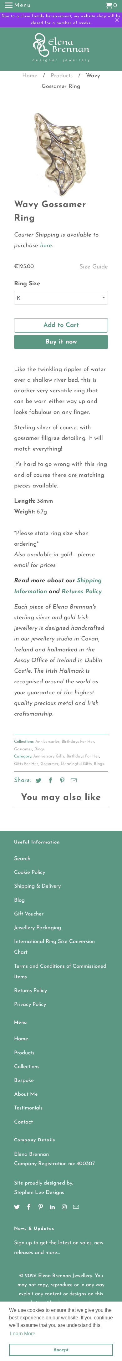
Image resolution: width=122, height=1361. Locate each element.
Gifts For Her (26, 764)
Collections (26, 1066)
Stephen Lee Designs (39, 1192)
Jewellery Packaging (37, 927)
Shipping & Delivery (37, 886)
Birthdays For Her (78, 742)
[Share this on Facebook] (49, 781)
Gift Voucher (28, 914)
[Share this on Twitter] (38, 781)
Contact (23, 1122)
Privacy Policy (30, 1004)
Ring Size (27, 284)
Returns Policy (30, 990)
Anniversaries (47, 742)
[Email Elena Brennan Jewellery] (76, 1208)
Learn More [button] (22, 1333)
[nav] (18, 6)
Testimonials (28, 1108)
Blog (19, 900)
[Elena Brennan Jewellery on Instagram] (64, 1208)
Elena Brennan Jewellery (65, 1275)
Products (62, 76)
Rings (39, 749)
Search (22, 858)
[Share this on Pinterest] (61, 781)
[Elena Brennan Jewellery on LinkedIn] (52, 1208)
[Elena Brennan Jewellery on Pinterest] (41, 1208)
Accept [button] (61, 1349)
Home (29, 76)
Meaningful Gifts (76, 764)
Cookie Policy (29, 872)
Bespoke (24, 1080)
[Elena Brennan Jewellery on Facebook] (29, 1208)
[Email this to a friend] (73, 781)
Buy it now (61, 342)
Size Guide (93, 267)
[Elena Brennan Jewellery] (61, 50)
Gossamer (23, 749)
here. (45, 246)
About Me (26, 1094)
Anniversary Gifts (48, 756)
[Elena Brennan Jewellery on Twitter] (17, 1208)
